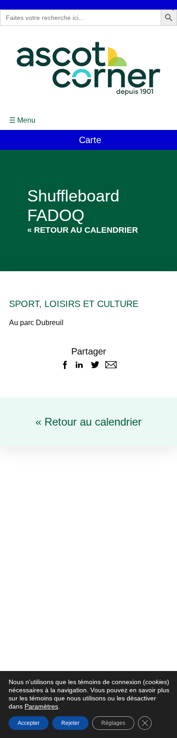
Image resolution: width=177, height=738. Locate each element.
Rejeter (70, 723)
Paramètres (41, 706)
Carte (88, 140)
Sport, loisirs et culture (73, 304)
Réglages (113, 723)
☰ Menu (22, 120)
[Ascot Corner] (88, 69)
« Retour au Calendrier (82, 230)
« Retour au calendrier (88, 422)
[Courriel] (111, 364)
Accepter (28, 723)
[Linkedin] (79, 364)
